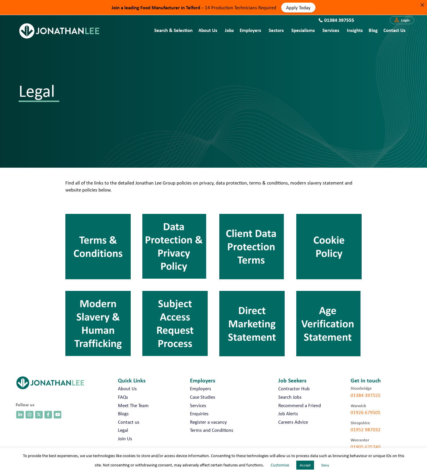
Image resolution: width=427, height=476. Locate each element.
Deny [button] (325, 465)
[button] (402, 20)
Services (330, 30)
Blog (373, 30)
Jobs (229, 30)
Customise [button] (280, 465)
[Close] (422, 5)
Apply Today (298, 7)
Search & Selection (173, 30)
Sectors (276, 30)
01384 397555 (366, 395)
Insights (355, 30)
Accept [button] (305, 465)
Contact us (394, 30)
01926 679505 (366, 412)
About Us (207, 30)
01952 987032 (366, 429)
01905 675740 (366, 447)
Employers (250, 30)
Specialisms (303, 30)
